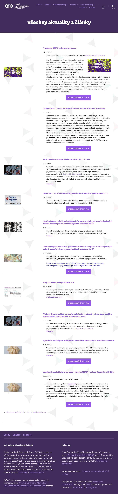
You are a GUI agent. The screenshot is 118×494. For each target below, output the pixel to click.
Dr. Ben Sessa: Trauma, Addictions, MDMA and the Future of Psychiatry (74, 108)
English (16, 435)
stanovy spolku (37, 472)
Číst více (49, 184)
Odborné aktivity (59, 5)
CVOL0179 (67, 174)
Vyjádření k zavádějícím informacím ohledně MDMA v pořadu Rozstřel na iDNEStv (78, 340)
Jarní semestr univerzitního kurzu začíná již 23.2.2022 (66, 159)
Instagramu (91, 487)
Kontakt (92, 7)
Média (47, 5)
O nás (38, 5)
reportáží (72, 384)
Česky (7, 435)
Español (27, 435)
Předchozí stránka (12, 412)
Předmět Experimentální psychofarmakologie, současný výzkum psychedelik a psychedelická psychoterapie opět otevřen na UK (77, 315)
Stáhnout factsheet (54, 297)
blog (88, 484)
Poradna (73, 5)
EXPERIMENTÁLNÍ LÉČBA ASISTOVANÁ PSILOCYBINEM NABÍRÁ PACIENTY (75, 193)
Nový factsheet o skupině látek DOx (58, 282)
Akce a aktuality (87, 5)
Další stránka (39, 412)
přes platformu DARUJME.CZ (80, 455)
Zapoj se (81, 7)
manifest (23, 472)
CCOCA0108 (76, 174)
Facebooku (78, 487)
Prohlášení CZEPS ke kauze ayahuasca (59, 48)
